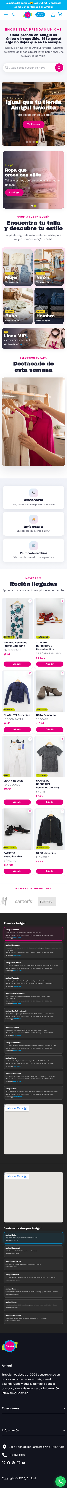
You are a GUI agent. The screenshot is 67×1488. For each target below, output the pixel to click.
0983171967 (17, 1081)
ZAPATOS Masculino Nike (13, 855)
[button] (62, 14)
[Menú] (6, 14)
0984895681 (17, 1066)
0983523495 (17, 1050)
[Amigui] (28, 14)
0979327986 (17, 1035)
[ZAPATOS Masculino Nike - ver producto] (17, 829)
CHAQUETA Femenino (17, 715)
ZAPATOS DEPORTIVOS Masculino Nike (45, 646)
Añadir (17, 663)
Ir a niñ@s (14, 192)
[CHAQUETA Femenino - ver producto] (17, 691)
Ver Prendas (33, 124)
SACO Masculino (46, 853)
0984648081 (17, 938)
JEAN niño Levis (13, 780)
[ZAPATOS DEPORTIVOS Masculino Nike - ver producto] (49, 618)
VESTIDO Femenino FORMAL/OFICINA (15, 644)
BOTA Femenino (46, 715)
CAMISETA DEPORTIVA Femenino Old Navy (47, 784)
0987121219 (17, 970)
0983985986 (17, 986)
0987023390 (17, 955)
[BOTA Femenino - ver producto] (49, 691)
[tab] (27, 142)
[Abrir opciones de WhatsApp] (60, 1481)
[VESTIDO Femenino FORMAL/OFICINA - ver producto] (17, 618)
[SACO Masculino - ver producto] (49, 829)
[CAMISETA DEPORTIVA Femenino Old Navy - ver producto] (49, 756)
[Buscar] (14, 14)
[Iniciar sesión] (53, 14)
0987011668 (17, 1003)
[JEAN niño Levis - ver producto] (17, 756)
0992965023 (17, 1097)
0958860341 (17, 1019)
